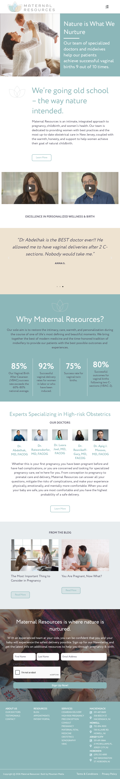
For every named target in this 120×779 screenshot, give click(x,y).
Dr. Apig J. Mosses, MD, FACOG (100, 450)
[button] (107, 7)
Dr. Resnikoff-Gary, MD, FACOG (80, 452)
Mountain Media (56, 774)
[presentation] (37, 673)
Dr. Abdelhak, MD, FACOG (19, 450)
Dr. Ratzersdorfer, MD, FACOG (40, 450)
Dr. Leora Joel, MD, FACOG (60, 449)
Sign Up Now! (60, 685)
